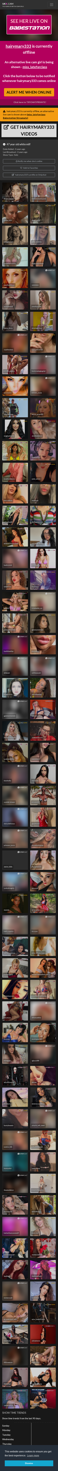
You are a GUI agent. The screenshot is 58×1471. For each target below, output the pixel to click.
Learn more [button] (33, 1455)
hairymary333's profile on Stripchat (30, 175)
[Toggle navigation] (52, 4)
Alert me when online (29, 92)
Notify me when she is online (29, 161)
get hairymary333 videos (32, 130)
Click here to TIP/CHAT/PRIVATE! (30, 102)
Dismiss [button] (29, 1463)
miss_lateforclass (35, 67)
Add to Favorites (30, 168)
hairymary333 (18, 46)
